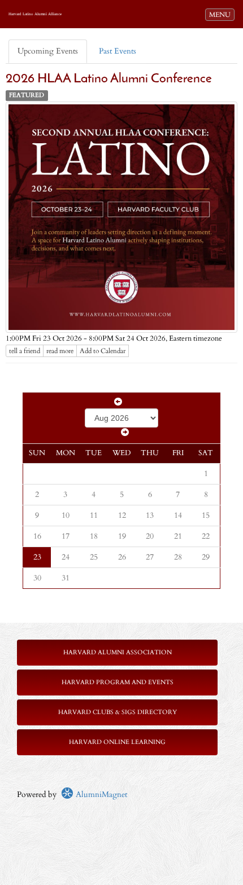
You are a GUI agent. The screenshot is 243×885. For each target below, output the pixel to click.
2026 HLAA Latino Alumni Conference (109, 79)
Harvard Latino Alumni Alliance (35, 14)
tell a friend (24, 350)
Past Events (117, 51)
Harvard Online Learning (117, 742)
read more (59, 350)
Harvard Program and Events (117, 682)
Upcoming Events (48, 51)
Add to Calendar (102, 350)
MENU (222, 14)
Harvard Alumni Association (117, 652)
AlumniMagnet (100, 794)
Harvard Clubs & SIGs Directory (117, 712)
